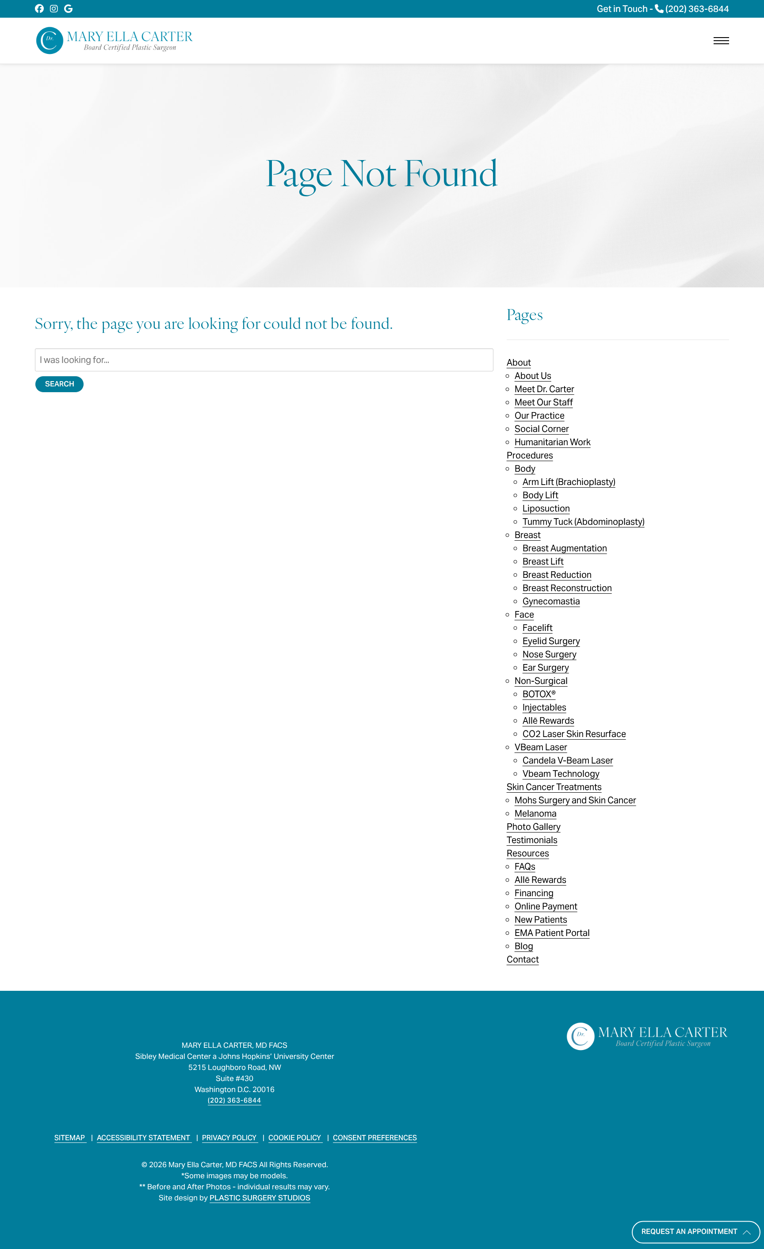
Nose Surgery (550, 654)
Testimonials (532, 840)
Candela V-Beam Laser (568, 760)
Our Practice (540, 415)
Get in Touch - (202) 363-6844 (663, 8)
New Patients (541, 919)
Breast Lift (543, 561)
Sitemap (70, 1137)
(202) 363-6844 (234, 1100)
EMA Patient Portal (552, 933)
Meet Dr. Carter (544, 389)
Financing (534, 893)
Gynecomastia (551, 601)
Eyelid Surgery (551, 641)
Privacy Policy (230, 1137)
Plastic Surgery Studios (260, 1198)
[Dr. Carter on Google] (68, 9)
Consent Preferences (375, 1137)
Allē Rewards (548, 720)
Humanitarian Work (553, 442)
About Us (533, 376)
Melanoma (536, 813)
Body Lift (540, 495)
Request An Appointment (689, 1231)
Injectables (544, 707)
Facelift (538, 628)
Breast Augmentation (565, 548)
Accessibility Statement (144, 1137)
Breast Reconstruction (567, 588)
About (519, 362)
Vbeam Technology (561, 773)
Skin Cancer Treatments (554, 787)
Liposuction (546, 508)
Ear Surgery (546, 667)
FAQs (525, 866)
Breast (528, 535)
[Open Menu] (721, 40)
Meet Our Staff (544, 402)
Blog (524, 946)
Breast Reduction (557, 575)
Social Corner (542, 429)
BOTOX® (539, 694)
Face (524, 614)
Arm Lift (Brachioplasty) (569, 482)
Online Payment (546, 906)
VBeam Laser (541, 747)
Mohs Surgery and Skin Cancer (575, 800)
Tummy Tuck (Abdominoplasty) (584, 521)
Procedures (530, 455)
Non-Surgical (541, 681)
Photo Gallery (534, 827)
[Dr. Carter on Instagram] (54, 9)
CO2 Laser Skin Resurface (574, 734)
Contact (523, 959)
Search (59, 384)
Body (525, 468)
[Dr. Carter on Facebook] (39, 9)
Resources (528, 853)
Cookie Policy (295, 1137)
